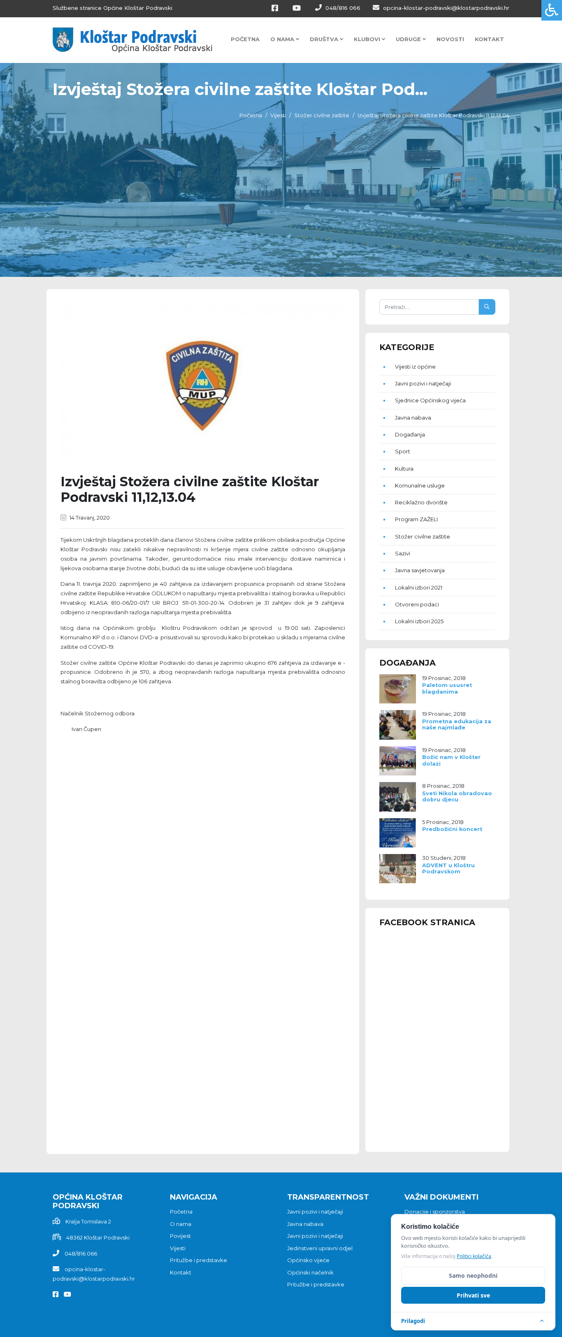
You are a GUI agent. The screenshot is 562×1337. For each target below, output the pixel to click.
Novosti (450, 39)
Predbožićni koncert (452, 829)
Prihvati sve (473, 1295)
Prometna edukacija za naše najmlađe (456, 724)
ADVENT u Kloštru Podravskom (448, 868)
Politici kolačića (474, 1256)
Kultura (404, 468)
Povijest (180, 1236)
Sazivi (402, 553)
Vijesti (278, 115)
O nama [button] (283, 39)
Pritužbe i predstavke (198, 1260)
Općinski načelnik (310, 1272)
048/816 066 (342, 8)
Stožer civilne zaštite (321, 115)
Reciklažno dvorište (421, 502)
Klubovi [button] (368, 39)
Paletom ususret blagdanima (447, 688)
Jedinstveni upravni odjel (320, 1248)
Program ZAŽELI (416, 519)
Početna (245, 39)
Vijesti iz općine (415, 366)
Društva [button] (325, 39)
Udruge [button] (409, 39)
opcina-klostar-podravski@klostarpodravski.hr (445, 8)
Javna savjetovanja (420, 570)
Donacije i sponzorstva (434, 1211)
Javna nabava (413, 417)
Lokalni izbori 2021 (418, 587)
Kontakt (489, 39)
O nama (180, 1224)
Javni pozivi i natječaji (423, 383)
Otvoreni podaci (417, 604)
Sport (402, 451)
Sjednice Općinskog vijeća (430, 400)
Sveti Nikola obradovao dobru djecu (457, 796)
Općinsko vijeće (308, 1260)
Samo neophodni (473, 1275)
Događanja (410, 434)
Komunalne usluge (420, 485)
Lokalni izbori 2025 (419, 621)
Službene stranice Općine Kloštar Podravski (112, 8)
